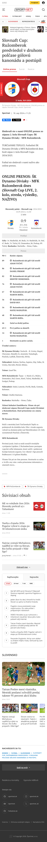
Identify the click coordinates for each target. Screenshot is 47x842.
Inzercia (5, 822)
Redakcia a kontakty (10, 780)
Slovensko (25, 753)
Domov (5, 753)
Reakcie (31, 69)
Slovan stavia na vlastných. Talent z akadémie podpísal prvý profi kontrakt (29, 720)
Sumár (22, 69)
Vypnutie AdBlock (31, 780)
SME (31, 583)
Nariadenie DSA (38, 822)
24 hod (16, 583)
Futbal (14, 753)
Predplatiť (34, 3)
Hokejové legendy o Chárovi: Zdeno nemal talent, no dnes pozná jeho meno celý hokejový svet (23, 29)
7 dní (24, 583)
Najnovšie (34, 577)
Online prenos (9, 69)
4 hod (8, 583)
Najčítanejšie (12, 577)
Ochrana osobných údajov (20, 822)
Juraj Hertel (6, 556)
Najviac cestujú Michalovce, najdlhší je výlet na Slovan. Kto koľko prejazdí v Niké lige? (10, 721)
